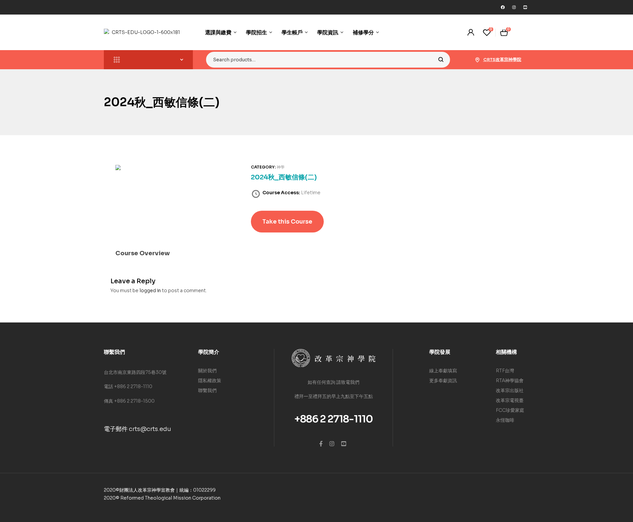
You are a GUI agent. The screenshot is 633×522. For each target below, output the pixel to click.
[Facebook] (503, 7)
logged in (150, 290)
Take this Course (287, 221)
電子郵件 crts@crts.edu (137, 429)
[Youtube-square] (525, 7)
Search (441, 60)
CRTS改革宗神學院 (502, 59)
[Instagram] (514, 7)
